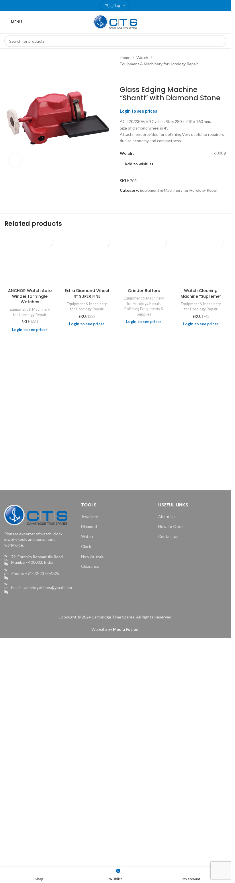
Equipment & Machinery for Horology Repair (159, 63)
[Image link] (35, 514)
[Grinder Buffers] (144, 259)
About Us (166, 516)
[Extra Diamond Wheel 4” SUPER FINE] (87, 259)
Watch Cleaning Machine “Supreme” (201, 293)
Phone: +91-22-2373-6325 (35, 573)
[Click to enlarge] (15, 160)
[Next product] (137, 76)
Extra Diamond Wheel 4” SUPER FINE (87, 293)
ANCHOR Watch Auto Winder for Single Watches (30, 296)
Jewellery (89, 516)
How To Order (171, 526)
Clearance (90, 566)
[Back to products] (130, 76)
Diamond (89, 526)
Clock (86, 546)
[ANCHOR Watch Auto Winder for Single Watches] (30, 259)
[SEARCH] (220, 41)
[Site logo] (115, 21)
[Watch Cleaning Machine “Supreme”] (200, 259)
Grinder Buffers (144, 290)
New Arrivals (92, 556)
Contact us (168, 536)
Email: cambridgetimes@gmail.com (41, 587)
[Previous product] (123, 76)
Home (125, 57)
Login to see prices (138, 111)
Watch (142, 57)
